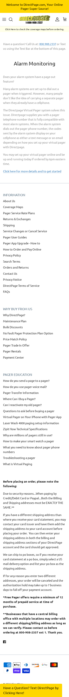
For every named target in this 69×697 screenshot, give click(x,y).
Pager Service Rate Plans (19, 213)
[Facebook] (4, 641)
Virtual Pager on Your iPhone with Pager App (32, 417)
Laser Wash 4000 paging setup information (31, 423)
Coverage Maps (13, 207)
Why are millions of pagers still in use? (27, 435)
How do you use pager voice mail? (25, 387)
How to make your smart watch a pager (28, 441)
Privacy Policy (12, 255)
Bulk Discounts (13, 327)
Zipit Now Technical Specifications (25, 429)
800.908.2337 (47, 44)
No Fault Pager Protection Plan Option (28, 333)
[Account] (56, 19)
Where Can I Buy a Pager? (19, 399)
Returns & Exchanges (17, 219)
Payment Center (13, 357)
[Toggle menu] (4, 19)
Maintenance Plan (14, 321)
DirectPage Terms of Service (21, 285)
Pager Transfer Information (21, 392)
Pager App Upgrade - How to (21, 243)
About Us (9, 201)
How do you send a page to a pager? (26, 380)
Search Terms (11, 261)
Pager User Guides (15, 237)
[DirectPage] (34, 19)
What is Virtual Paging (17, 464)
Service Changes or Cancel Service (25, 231)
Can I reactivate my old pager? (22, 405)
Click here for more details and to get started (32, 171)
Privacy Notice (12, 279)
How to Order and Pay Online (22, 249)
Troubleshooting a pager (19, 458)
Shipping (9, 225)
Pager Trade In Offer (16, 345)
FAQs (6, 291)
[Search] (12, 19)
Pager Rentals (12, 351)
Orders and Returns (16, 267)
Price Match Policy (15, 339)
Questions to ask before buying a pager (28, 411)
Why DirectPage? (14, 315)
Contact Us (10, 273)
